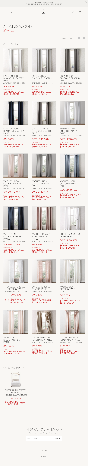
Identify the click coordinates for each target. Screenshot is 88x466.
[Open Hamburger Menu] (4, 12)
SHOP (60, 4)
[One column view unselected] (84, 38)
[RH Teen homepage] (44, 11)
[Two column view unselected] (79, 38)
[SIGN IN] (73, 12)
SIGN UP (57, 438)
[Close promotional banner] (86, 2)
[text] (15, 93)
